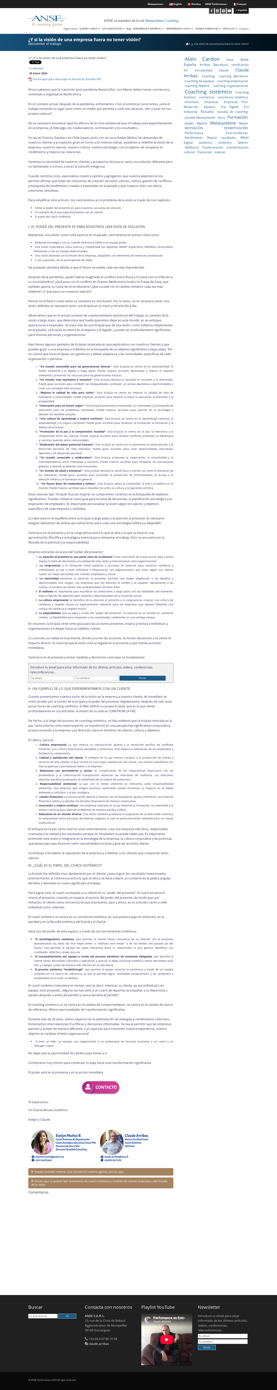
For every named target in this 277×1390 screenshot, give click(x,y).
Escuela (207, 111)
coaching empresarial (232, 81)
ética (221, 117)
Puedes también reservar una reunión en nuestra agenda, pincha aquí (79, 1172)
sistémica (205, 142)
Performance (194, 133)
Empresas (211, 102)
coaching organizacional (230, 86)
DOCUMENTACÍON (112, 28)
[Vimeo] (223, 11)
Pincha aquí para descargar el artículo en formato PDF (67, 79)
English (177, 4)
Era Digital (230, 107)
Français (241, 4)
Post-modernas (237, 133)
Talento (242, 142)
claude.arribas (99, 1344)
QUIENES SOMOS (88, 28)
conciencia (206, 97)
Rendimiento (194, 138)
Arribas (205, 65)
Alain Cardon (202, 58)
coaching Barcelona (233, 76)
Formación (237, 117)
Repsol (212, 138)
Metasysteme (223, 123)
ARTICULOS (229, 28)
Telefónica (192, 147)
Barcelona (220, 65)
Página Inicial (70, 28)
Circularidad (203, 70)
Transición (204, 152)
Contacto (244, 28)
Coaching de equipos (199, 81)
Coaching (208, 76)
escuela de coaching (232, 112)
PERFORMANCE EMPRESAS (147, 28)
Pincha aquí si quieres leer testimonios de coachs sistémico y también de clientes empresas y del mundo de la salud (99, 1182)
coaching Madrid (197, 86)
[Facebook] (211, 11)
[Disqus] (100, 1245)
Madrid (202, 123)
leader (189, 123)
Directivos (192, 102)
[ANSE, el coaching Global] (187, 44)
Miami (243, 123)
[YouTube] (229, 11)
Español (242, 10)
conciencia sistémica (233, 97)
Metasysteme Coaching (161, 21)
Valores (220, 152)
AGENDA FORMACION (207, 28)
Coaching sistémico (208, 91)
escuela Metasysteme (200, 117)
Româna (196, 4)
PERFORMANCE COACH (178, 28)
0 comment (36, 68)
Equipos (209, 107)
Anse (229, 60)
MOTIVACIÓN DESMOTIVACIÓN (216, 128)
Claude (224, 70)
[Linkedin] (217, 11)
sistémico (225, 142)
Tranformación (212, 147)
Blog (128, 28)
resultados (228, 138)
